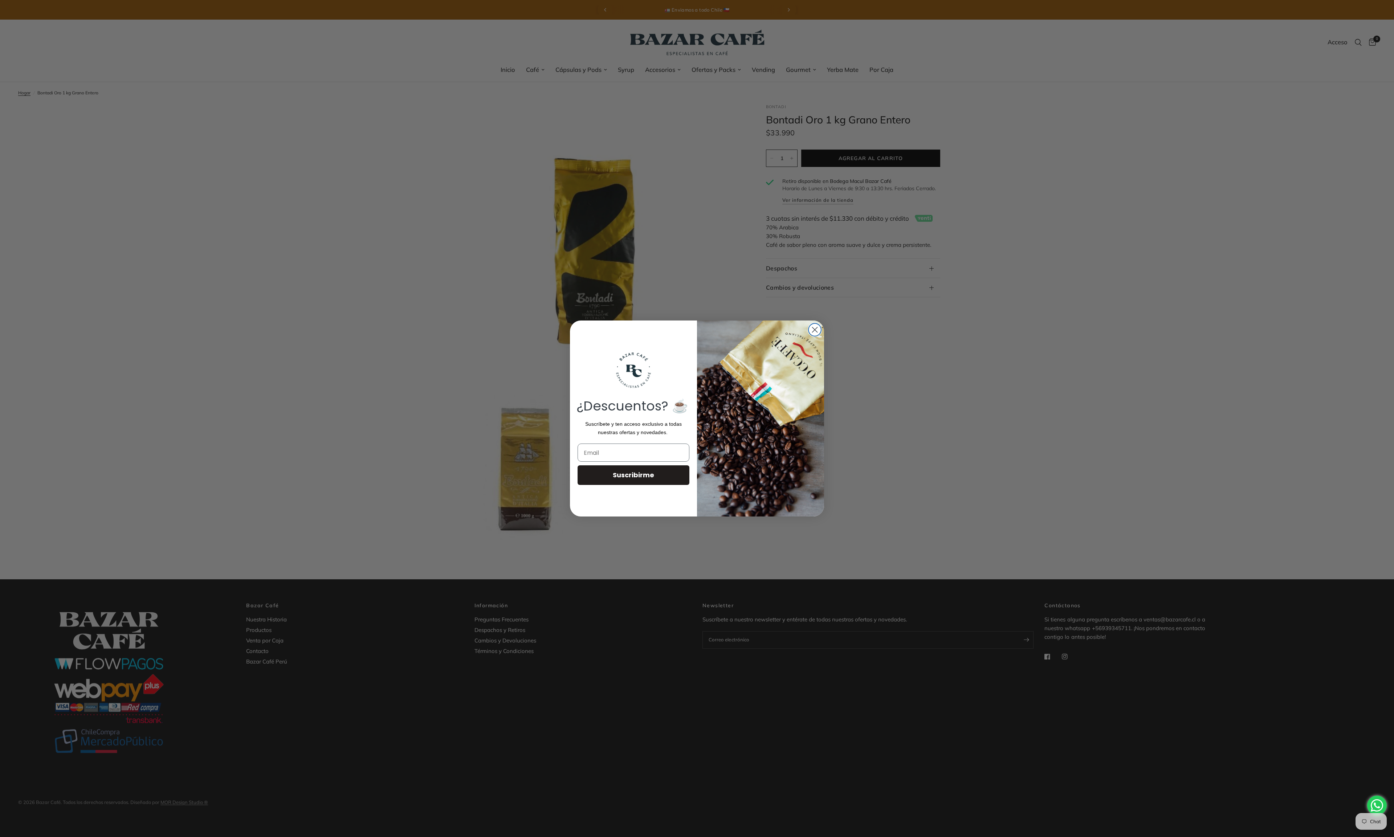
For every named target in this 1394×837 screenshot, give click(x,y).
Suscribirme (633, 474)
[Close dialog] (814, 329)
